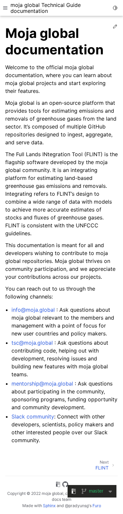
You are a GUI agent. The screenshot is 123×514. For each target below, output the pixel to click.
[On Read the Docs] (58, 485)
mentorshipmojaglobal (42, 383)
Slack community (32, 416)
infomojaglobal (33, 309)
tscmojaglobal (32, 342)
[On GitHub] (65, 485)
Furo (96, 505)
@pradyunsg (77, 505)
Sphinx (49, 505)
